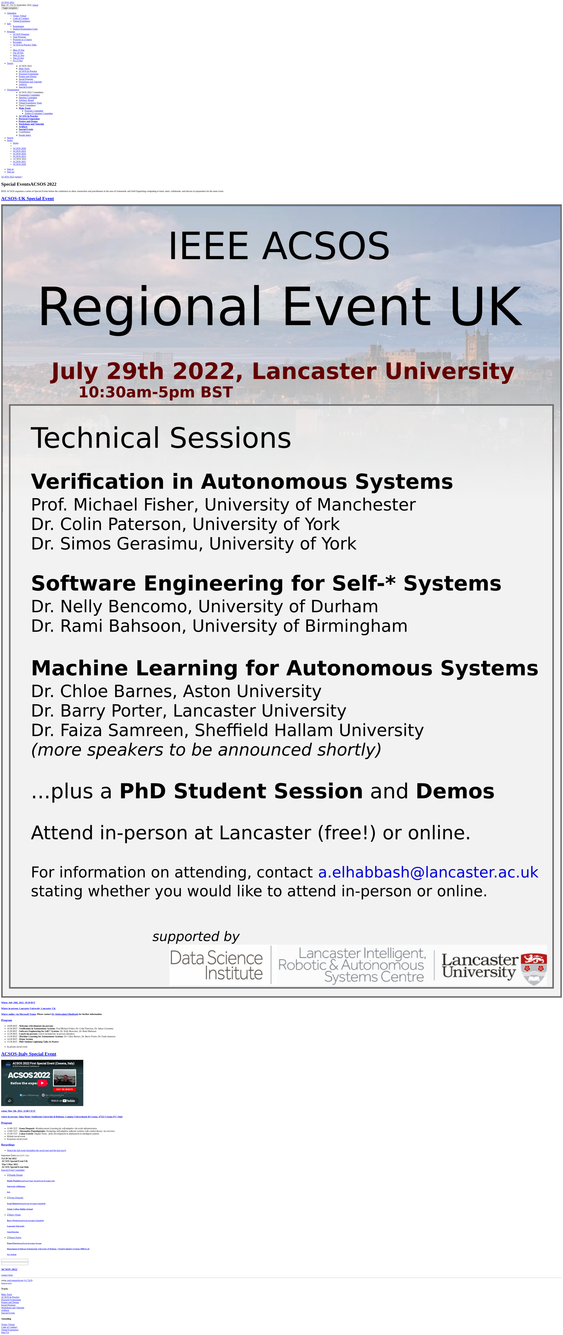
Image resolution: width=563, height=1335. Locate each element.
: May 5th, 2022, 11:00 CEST (18, 1111)
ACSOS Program (21, 34)
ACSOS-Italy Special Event (28, 1053)
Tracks (10, 63)
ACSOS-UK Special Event (27, 198)
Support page (6, 1283)
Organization (13, 89)
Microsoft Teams (27, 1014)
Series (15, 143)
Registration (18, 26)
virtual (35, 5)
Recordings (8, 1144)
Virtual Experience (21, 21)
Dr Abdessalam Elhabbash (65, 1014)
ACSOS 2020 (19, 164)
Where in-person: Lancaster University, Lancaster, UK (28, 1008)
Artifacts (23, 84)
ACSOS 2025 (19, 151)
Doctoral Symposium (28, 74)
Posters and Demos (28, 76)
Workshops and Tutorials (30, 82)
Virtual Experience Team (30, 103)
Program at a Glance (22, 39)
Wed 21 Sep (18, 55)
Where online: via (10, 1014)
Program (11, 31)
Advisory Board (26, 100)
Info (9, 23)
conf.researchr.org (15, 1280)
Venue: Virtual (19, 16)
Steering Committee (28, 97)
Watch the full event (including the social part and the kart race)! (36, 1150)
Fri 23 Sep (18, 60)
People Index (25, 135)
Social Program (26, 79)
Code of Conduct (21, 18)
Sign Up (5, 1332)
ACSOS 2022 (7, 177)
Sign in (10, 169)
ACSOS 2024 (19, 153)
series (18, 177)
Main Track (24, 68)
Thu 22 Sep (18, 58)
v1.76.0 (28, 1280)
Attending (11, 13)
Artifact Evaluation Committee (39, 113)
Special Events (25, 87)
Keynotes (17, 42)
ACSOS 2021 (19, 161)
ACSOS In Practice (28, 71)
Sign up (10, 172)
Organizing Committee (29, 95)
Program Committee (34, 111)
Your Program (19, 37)
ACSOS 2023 (19, 156)
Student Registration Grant (25, 29)
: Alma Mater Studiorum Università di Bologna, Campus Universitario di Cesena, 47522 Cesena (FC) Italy (62, 1116)
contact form (7, 1275)
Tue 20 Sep (18, 52)
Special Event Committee (13, 1170)
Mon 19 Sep (18, 50)
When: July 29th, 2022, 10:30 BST (18, 1002)
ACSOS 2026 (19, 148)
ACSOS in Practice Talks (25, 45)
